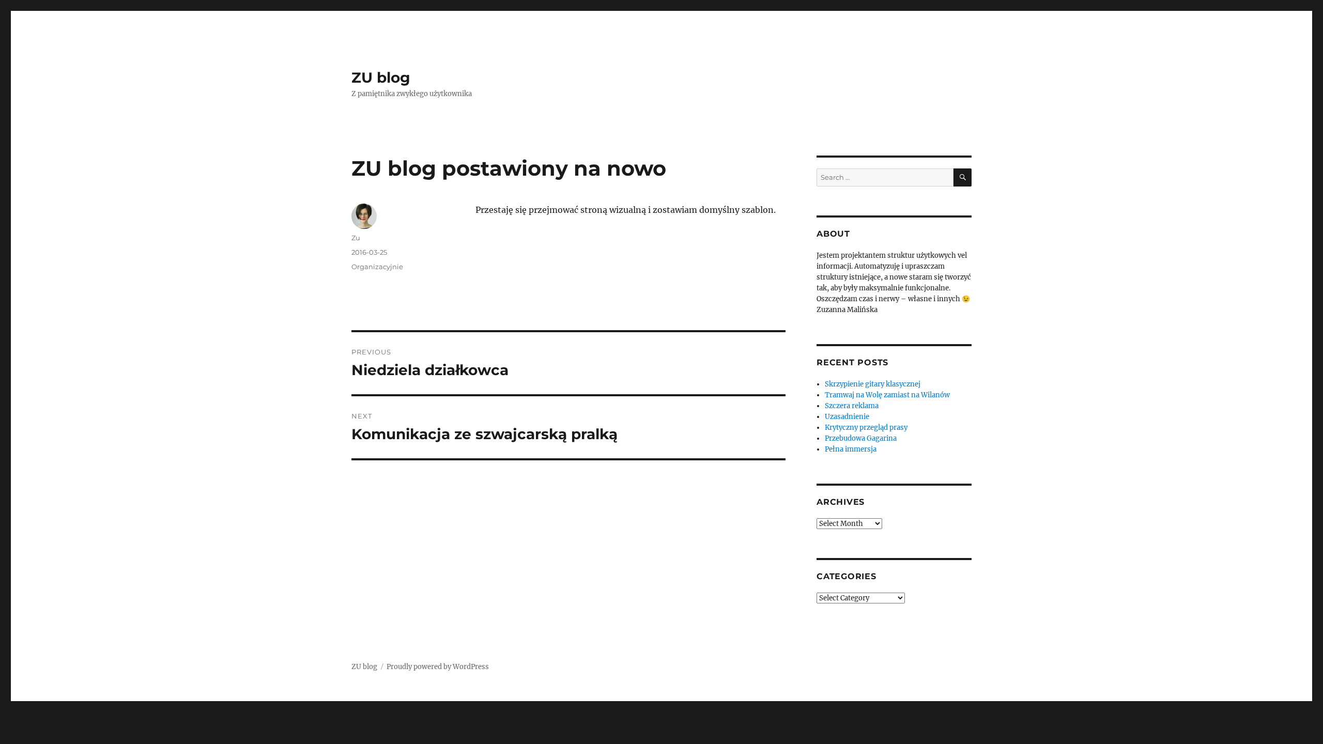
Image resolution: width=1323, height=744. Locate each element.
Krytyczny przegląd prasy (866, 427)
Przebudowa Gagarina (861, 438)
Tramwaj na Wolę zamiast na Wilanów (887, 395)
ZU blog (380, 77)
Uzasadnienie (847, 416)
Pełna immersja (850, 449)
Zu (355, 238)
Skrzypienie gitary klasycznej (872, 384)
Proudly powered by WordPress (438, 666)
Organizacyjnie (377, 266)
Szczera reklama (852, 405)
